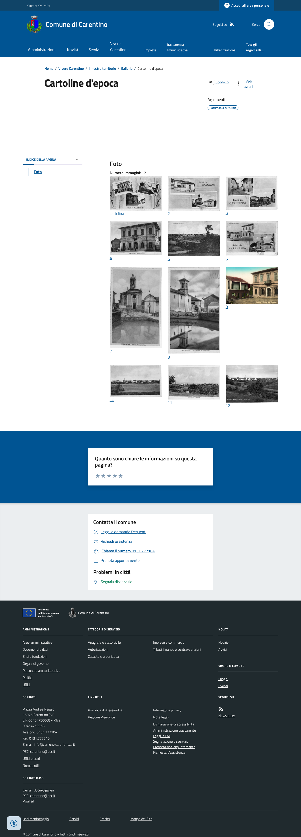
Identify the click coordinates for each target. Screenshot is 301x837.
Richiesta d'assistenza (169, 752)
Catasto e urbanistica (103, 656)
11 (170, 402)
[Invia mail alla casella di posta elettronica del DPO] (44, 790)
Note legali (161, 717)
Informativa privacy (167, 710)
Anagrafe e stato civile (104, 642)
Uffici (26, 684)
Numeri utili (31, 765)
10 (112, 400)
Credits (105, 818)
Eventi (223, 686)
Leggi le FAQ (162, 735)
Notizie (223, 642)
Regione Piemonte (38, 5)
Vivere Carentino (118, 46)
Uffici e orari (31, 758)
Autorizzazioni (98, 649)
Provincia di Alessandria (105, 710)
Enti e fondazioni (35, 656)
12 (228, 405)
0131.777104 (47, 732)
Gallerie (126, 68)
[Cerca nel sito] (267, 24)
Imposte (150, 50)
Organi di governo (35, 663)
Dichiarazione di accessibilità (173, 724)
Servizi (94, 50)
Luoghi (223, 678)
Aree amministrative (37, 642)
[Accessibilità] (13, 823)
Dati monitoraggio (36, 818)
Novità (72, 50)
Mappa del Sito (141, 818)
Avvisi (222, 649)
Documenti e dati (35, 649)
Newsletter (226, 715)
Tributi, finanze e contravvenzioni (177, 649)
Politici (27, 677)
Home (49, 68)
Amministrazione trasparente (174, 730)
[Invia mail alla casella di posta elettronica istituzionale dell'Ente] (54, 744)
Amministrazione (42, 50)
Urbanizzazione (225, 50)
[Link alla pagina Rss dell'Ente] (221, 709)
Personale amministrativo (41, 670)
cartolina (117, 213)
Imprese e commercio (168, 642)
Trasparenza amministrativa (177, 47)
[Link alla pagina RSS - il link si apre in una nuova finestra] (231, 24)
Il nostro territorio (102, 68)
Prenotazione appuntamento (174, 746)
